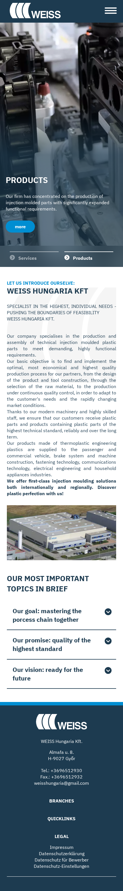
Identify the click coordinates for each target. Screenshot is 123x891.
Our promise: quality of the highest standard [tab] (52, 644)
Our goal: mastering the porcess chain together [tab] (47, 615)
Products (82, 258)
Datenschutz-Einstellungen (61, 866)
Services (27, 258)
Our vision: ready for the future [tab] (48, 673)
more (20, 226)
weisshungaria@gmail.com (61, 783)
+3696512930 (66, 770)
